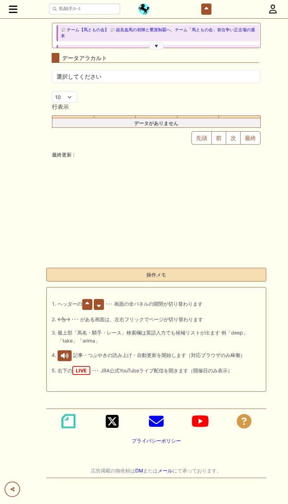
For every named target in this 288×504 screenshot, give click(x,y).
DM (139, 470)
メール (165, 470)
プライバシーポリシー (156, 441)
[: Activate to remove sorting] (73, 117)
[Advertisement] (156, 213)
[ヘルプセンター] (244, 421)
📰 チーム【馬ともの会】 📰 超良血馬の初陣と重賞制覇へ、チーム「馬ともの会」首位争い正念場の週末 (158, 32)
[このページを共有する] (12, 489)
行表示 (60, 106)
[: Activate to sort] (115, 117)
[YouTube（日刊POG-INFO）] (200, 421)
